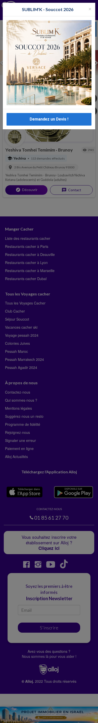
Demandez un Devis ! (49, 119)
